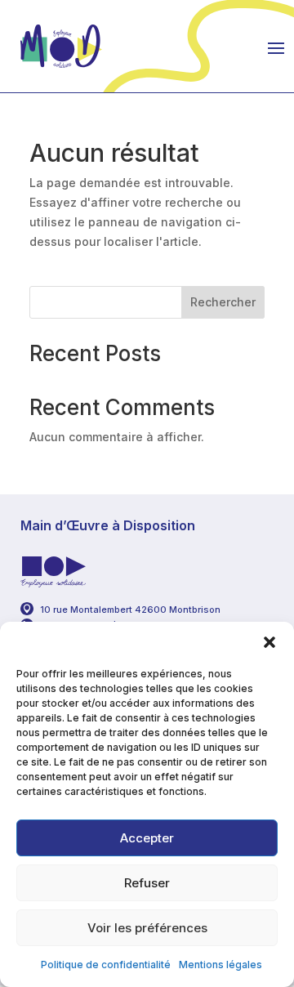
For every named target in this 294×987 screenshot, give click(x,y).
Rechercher (223, 302)
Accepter (147, 838)
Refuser (147, 883)
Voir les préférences (147, 928)
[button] (269, 642)
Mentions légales (220, 964)
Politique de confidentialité (106, 964)
